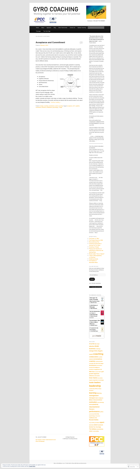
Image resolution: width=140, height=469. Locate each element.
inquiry (91, 380)
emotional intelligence (94, 367)
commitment (51, 106)
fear (90, 371)
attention (92, 346)
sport (102, 422)
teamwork (100, 425)
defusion (44, 107)
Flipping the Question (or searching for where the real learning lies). (96, 250)
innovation (100, 378)
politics (101, 411)
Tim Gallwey (92, 429)
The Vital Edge (46, 31)
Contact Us (72, 27)
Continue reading (56, 102)
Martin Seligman (99, 398)
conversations (97, 359)
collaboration (93, 357)
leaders (97, 382)
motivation (93, 402)
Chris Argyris (98, 351)
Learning (61, 106)
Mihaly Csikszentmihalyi (95, 400)
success (91, 425)
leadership (95, 385)
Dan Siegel (100, 363)
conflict (100, 357)
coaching (46, 106)
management (94, 395)
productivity (96, 414)
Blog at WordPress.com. (59, 463)
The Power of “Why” (94, 238)
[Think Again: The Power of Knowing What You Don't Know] (102, 301)
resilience (92, 418)
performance (94, 411)
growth (91, 373)
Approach (49, 27)
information (97, 375)
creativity (92, 361)
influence (91, 375)
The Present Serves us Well (96, 240)
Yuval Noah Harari (94, 331)
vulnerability (96, 431)
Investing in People (94, 247)
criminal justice (99, 361)
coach (91, 354)
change (41, 106)
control (56, 106)
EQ (101, 369)
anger (98, 344)
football (96, 371)
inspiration (95, 380)
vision (91, 431)
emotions (91, 369)
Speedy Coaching (82, 27)
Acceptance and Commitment (50, 42)
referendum (97, 415)
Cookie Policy (32, 466)
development (92, 365)
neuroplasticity (93, 404)
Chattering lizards (93, 259)
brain (97, 346)
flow (93, 371)
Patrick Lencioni (94, 316)
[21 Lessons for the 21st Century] (102, 331)
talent (95, 425)
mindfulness (49, 107)
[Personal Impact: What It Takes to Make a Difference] (102, 324)
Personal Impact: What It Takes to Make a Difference (95, 322)
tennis (91, 427)
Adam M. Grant (94, 302)
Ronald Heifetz (93, 420)
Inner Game (93, 378)
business (92, 349)
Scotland (97, 422)
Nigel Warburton (94, 308)
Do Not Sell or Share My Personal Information (75, 463)
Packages (38, 31)
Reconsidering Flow (94, 242)
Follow (92, 279)
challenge (98, 348)
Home (37, 27)
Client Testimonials (62, 27)
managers (92, 398)
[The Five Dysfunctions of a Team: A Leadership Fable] (102, 315)
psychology (55, 107)
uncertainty (100, 429)
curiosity (91, 363)
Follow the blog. (94, 266)
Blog (55, 27)
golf (102, 371)
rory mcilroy (92, 422)
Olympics (91, 409)
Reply (60, 107)
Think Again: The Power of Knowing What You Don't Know (94, 299)
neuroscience (94, 407)
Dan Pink (96, 363)
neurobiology (100, 402)
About (42, 27)
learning (92, 392)
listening (99, 393)
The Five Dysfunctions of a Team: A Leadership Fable (95, 313)
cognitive (77, 106)
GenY (99, 371)
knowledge (101, 380)
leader (91, 382)
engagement (97, 369)
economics (99, 365)
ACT (74, 106)
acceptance (69, 106)
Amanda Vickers (94, 325)
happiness (96, 373)
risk (96, 417)
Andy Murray (92, 344)
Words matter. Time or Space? (96, 254)
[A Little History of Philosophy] (102, 308)
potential (91, 414)
